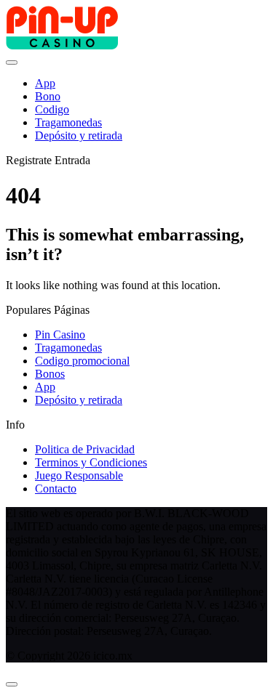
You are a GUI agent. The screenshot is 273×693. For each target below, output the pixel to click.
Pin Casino (60, 334)
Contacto (55, 488)
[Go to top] (11, 684)
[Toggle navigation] (11, 62)
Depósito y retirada (78, 400)
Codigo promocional (82, 360)
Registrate (29, 160)
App (45, 387)
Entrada (72, 160)
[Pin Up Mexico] (62, 45)
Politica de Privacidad (85, 449)
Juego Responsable (79, 475)
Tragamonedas (68, 347)
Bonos (50, 374)
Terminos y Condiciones (91, 462)
